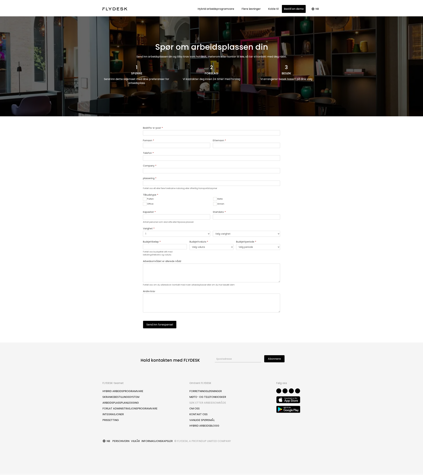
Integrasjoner (113, 414)
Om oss (194, 408)
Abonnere (274, 359)
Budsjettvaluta (199, 241)
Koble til (273, 9)
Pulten (150, 198)
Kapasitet (149, 212)
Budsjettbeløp (152, 241)
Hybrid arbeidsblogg (204, 426)
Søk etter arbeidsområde (207, 403)
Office (150, 203)
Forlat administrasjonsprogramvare (129, 408)
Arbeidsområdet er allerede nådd (162, 261)
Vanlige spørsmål (202, 420)
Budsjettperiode (246, 241)
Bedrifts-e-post (153, 128)
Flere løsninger (252, 9)
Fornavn (148, 140)
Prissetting (110, 420)
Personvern (120, 441)
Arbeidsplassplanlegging (120, 403)
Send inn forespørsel (159, 324)
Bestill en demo (294, 9)
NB (317, 9)
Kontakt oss (198, 414)
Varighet (148, 228)
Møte (220, 198)
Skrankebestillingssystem (120, 397)
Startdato (219, 212)
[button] (211, 96)
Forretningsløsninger (205, 391)
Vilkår (135, 441)
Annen (220, 203)
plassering (149, 178)
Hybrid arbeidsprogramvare (216, 9)
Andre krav (149, 291)
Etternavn (219, 140)
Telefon (148, 153)
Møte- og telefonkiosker (207, 397)
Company (149, 165)
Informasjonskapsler (157, 441)
